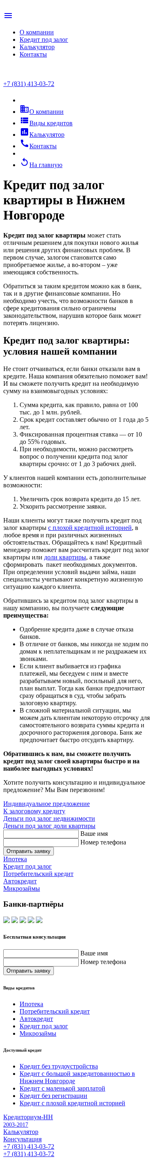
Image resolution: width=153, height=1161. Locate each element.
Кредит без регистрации (53, 1095)
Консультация (22, 1139)
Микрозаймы (38, 1033)
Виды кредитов (46, 123)
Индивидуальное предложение (46, 803)
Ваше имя (94, 833)
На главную (41, 164)
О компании (37, 32)
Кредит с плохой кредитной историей (72, 1103)
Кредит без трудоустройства (59, 1066)
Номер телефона (103, 842)
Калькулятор (37, 46)
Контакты (33, 54)
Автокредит (36, 1018)
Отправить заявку (29, 851)
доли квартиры (65, 557)
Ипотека (31, 1003)
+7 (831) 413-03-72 (28, 83)
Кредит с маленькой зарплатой (62, 1088)
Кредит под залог (44, 39)
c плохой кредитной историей (90, 527)
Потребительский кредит (55, 1011)
